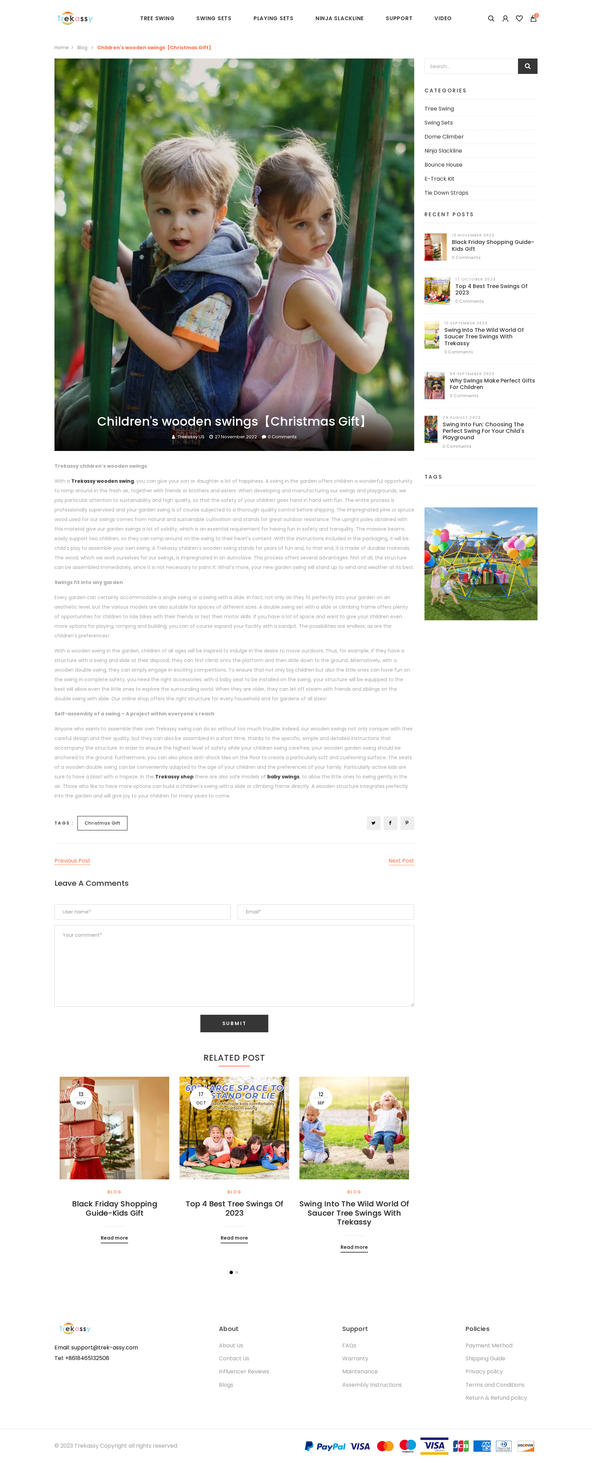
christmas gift (102, 823)
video (443, 18)
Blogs (226, 1385)
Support (399, 18)
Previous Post (72, 861)
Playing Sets (274, 18)
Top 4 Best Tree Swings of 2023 (234, 1209)
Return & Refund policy (496, 1398)
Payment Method (489, 1345)
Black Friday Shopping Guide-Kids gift (114, 1209)
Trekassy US (191, 436)
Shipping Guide (485, 1358)
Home (61, 47)
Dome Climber (444, 137)
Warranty (355, 1358)
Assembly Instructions (372, 1385)
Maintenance (360, 1371)
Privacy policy (484, 1371)
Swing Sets (214, 18)
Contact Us (234, 1358)
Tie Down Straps (446, 193)
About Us (231, 1345)
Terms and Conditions (495, 1385)
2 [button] (236, 1272)
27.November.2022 (236, 436)
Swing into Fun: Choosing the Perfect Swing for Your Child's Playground (484, 430)
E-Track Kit (439, 179)
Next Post (401, 861)
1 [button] (231, 1272)
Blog (83, 47)
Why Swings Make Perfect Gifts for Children (492, 384)
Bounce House (443, 165)
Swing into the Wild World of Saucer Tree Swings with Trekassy (354, 1213)
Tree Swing (439, 109)
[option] (114, 1154)
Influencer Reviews (244, 1371)
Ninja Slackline (340, 18)
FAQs (349, 1345)
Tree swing (157, 18)
